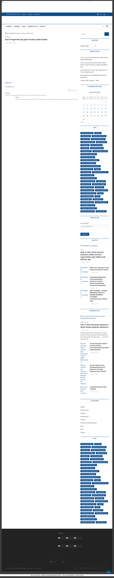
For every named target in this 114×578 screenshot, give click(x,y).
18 (87, 112)
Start (24, 26)
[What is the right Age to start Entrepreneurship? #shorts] (84, 271)
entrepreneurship (86, 151)
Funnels (9, 26)
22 (102, 112)
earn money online (96, 145)
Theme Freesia (16, 568)
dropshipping (85, 145)
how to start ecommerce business (90, 166)
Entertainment (84, 416)
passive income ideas (99, 184)
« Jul (81, 122)
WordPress (23, 568)
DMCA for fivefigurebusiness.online (51, 575)
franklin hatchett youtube (100, 151)
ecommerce (85, 148)
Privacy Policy (94, 568)
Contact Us (37, 14)
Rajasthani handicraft (87, 187)
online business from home (100, 172)
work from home (101, 211)
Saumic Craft (99, 187)
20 (94, 112)
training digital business (88, 205)
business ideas (86, 136)
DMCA (75, 568)
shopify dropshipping (87, 196)
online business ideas (87, 175)
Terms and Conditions (68, 575)
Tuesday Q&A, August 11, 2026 (89, 80)
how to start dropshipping (88, 163)
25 (87, 116)
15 (102, 108)
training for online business (89, 208)
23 (105, 112)
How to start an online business (90, 160)
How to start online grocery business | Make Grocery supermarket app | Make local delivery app (94, 65)
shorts (97, 196)
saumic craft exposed (87, 190)
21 (98, 112)
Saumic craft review (101, 190)
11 (87, 108)
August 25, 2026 (85, 262)
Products (30, 14)
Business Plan (33, 26)
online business (86, 172)
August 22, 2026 (94, 303)
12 (91, 108)
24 (83, 116)
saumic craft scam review (88, 193)
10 (83, 108)
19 (91, 112)
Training (17, 26)
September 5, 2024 (11, 42)
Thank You (8, 82)
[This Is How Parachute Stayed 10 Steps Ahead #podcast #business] (94, 317)
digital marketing (101, 142)
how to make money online (89, 154)
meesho (97, 169)
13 (94, 108)
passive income (86, 184)
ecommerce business (96, 148)
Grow (82, 426)
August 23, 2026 (94, 288)
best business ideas (87, 133)
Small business (98, 199)
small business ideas (87, 202)
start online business (101, 202)
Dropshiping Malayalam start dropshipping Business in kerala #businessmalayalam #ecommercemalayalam (98, 281)
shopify (100, 193)
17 (83, 112)
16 (105, 108)
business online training (99, 136)
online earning (100, 181)
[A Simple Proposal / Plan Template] (84, 390)
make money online (87, 169)
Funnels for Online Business (88, 423)
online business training (88, 181)
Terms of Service (104, 568)
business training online (98, 139)
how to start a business (88, 157)
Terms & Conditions (84, 568)
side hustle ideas (86, 199)
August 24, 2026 (94, 272)
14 (98, 108)
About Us (24, 14)
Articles (82, 407)
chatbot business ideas (88, 142)
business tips (85, 139)
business (98, 133)
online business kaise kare (88, 178)
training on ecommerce (88, 211)
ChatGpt (43, 26)
